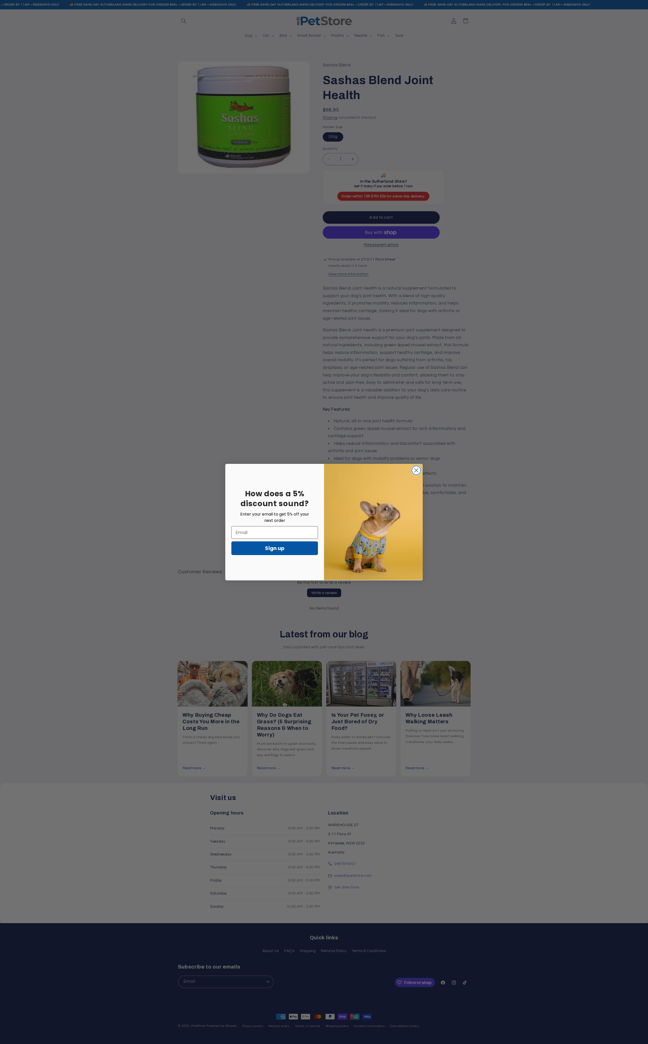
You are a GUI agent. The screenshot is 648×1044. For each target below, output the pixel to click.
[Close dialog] (416, 470)
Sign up (275, 548)
